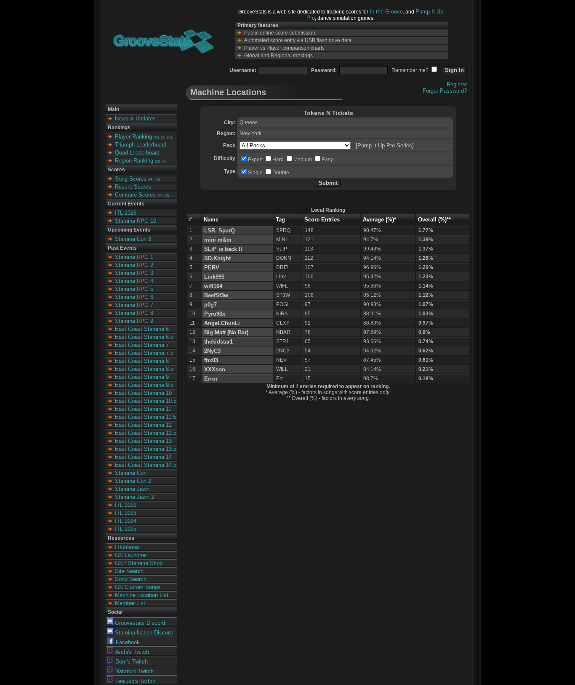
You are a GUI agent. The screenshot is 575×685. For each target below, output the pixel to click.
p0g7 (210, 304)
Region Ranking (134, 160)
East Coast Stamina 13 (143, 441)
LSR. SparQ (219, 230)
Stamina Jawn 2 (134, 497)
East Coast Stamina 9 (142, 377)
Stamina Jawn (132, 489)
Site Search (129, 571)
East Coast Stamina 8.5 (144, 369)
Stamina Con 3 (133, 239)
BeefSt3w (216, 295)
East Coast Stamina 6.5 (144, 337)
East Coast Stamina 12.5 (145, 433)
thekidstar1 (218, 342)
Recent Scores (133, 187)
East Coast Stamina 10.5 (145, 401)
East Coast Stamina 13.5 (145, 449)
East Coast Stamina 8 (142, 361)
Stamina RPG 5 (134, 289)
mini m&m (218, 240)
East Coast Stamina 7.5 (144, 353)
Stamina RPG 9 (134, 321)
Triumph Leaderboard (140, 144)
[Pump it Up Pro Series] (385, 145)
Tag (280, 219)
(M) (156, 137)
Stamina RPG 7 (134, 305)
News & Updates (135, 118)
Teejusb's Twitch (135, 681)
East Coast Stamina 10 (143, 393)
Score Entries (322, 219)
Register (457, 84)
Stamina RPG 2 (134, 265)
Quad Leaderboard (137, 152)
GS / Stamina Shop (138, 563)
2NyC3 (212, 351)
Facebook (128, 642)
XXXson (214, 369)
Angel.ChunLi (222, 323)
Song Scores (130, 179)
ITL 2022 (125, 505)
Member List (130, 603)
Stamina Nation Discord (144, 632)
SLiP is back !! (223, 249)
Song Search (130, 579)
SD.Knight (217, 258)
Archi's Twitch (132, 652)
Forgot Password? (445, 91)
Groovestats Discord (140, 623)
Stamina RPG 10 (135, 221)
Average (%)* (379, 219)
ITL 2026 (125, 213)
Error (211, 379)
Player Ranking (133, 136)
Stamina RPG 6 (134, 297)
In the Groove (386, 11)
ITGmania (127, 547)
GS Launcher (131, 555)
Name (211, 219)
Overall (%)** (434, 219)
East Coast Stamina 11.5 (145, 417)
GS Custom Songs (138, 587)
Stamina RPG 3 (134, 273)
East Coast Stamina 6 (142, 329)
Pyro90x (214, 314)
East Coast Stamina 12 (143, 425)
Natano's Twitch (134, 671)
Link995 (214, 277)
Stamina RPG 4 (134, 281)
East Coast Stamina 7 (142, 345)
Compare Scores (135, 195)
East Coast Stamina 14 (143, 457)
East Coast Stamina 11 (143, 409)
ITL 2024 (125, 521)
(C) (169, 137)
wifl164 (213, 286)
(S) (163, 137)
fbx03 (211, 360)
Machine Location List (141, 595)
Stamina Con (130, 473)
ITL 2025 (125, 529)
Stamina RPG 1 (134, 257)
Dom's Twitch (131, 661)
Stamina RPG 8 (134, 313)
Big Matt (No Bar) (226, 332)
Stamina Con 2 (133, 481)
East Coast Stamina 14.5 (145, 465)
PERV (211, 267)
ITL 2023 (125, 513)
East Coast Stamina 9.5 (144, 385)
